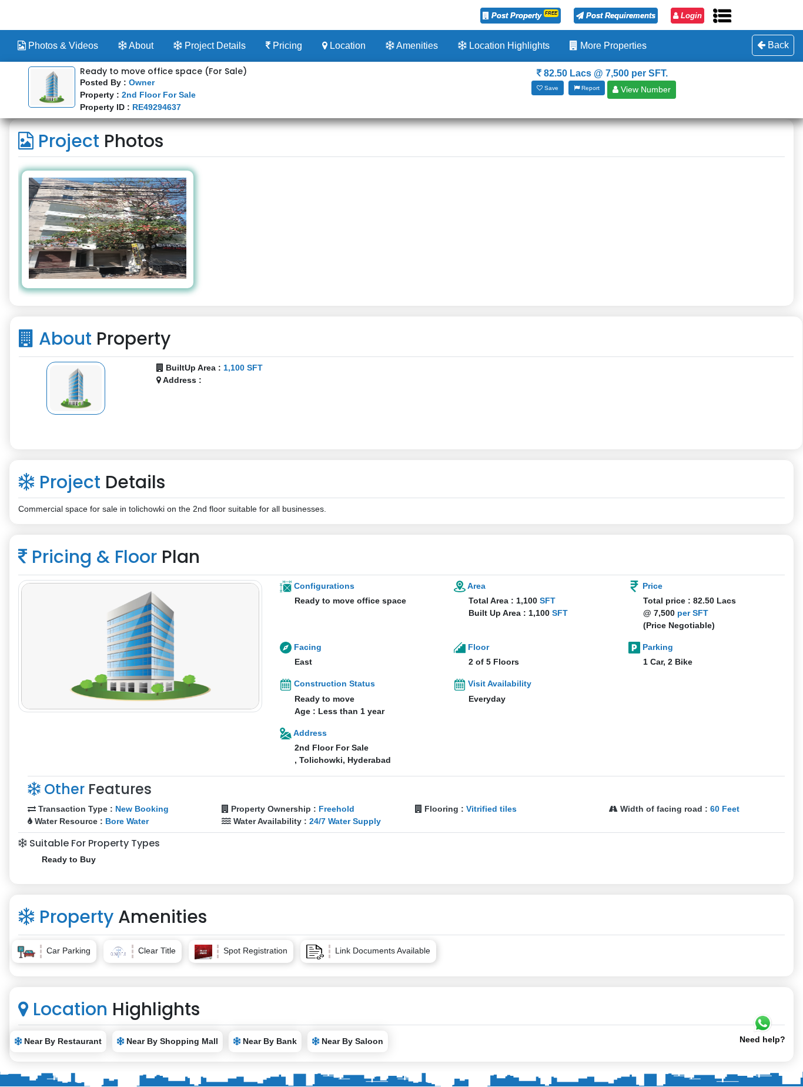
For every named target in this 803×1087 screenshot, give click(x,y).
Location (346, 46)
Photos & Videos (62, 46)
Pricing (286, 46)
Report (590, 88)
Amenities (416, 46)
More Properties (612, 46)
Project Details (214, 46)
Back (777, 45)
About (140, 46)
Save (550, 88)
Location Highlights (508, 46)
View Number (644, 89)
